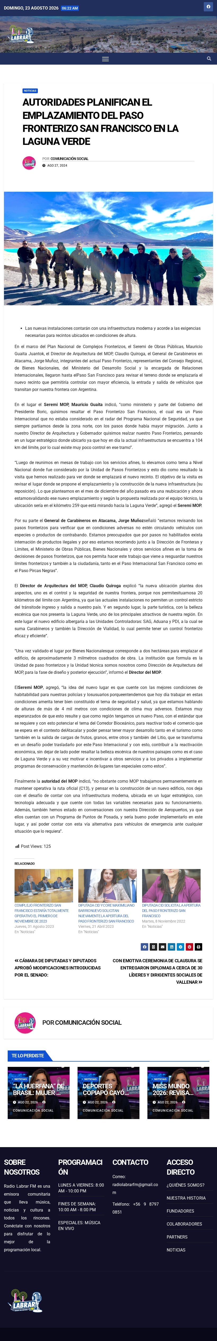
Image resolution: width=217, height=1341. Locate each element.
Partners (177, 1237)
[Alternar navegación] (105, 59)
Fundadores (180, 1211)
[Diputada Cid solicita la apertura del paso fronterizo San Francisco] (171, 885)
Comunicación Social (70, 159)
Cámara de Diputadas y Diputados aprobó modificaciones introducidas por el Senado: (57, 968)
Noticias (30, 90)
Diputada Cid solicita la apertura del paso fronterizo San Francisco (171, 910)
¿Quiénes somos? (186, 1185)
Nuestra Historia (186, 1198)
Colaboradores (184, 1224)
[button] (209, 58)
